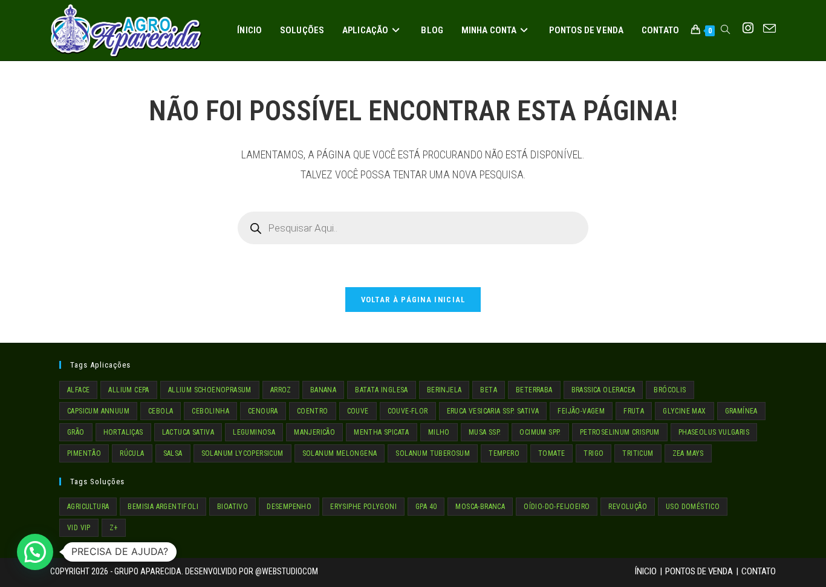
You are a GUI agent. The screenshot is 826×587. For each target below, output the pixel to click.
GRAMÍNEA (741, 411)
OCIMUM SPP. (540, 432)
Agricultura (88, 506)
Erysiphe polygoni (363, 506)
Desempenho (289, 506)
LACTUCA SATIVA (188, 432)
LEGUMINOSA (254, 432)
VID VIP (79, 528)
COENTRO (312, 411)
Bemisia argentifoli (163, 506)
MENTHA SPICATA (381, 432)
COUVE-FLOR (408, 411)
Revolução (627, 506)
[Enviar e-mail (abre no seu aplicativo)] (769, 29)
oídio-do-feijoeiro (557, 506)
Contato (758, 571)
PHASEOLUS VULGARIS (713, 432)
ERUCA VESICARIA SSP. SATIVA (493, 411)
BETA (488, 390)
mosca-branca (480, 506)
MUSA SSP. (485, 432)
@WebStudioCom (286, 571)
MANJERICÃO (314, 432)
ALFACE (78, 390)
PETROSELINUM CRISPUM (620, 432)
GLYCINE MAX (684, 411)
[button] (35, 552)
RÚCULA (132, 453)
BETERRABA (534, 390)
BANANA (323, 390)
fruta (633, 411)
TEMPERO (504, 453)
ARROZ (280, 390)
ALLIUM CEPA (128, 390)
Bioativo (232, 506)
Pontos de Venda (699, 571)
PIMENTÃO (84, 453)
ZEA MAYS (688, 453)
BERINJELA (444, 390)
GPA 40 (426, 506)
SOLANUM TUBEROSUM (432, 453)
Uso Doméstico (693, 506)
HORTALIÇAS (123, 432)
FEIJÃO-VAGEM (581, 411)
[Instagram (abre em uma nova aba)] (748, 28)
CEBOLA (160, 411)
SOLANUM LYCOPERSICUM (242, 453)
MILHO (439, 432)
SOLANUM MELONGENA (339, 453)
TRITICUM (637, 453)
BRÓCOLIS (670, 390)
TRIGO (593, 453)
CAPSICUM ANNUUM (98, 411)
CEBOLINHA (210, 411)
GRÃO (76, 432)
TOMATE (551, 453)
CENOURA (263, 411)
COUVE (358, 411)
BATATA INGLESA (381, 390)
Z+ (113, 528)
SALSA (173, 453)
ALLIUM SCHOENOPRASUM (210, 390)
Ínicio (646, 571)
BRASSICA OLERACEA (603, 390)
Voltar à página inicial (413, 299)
